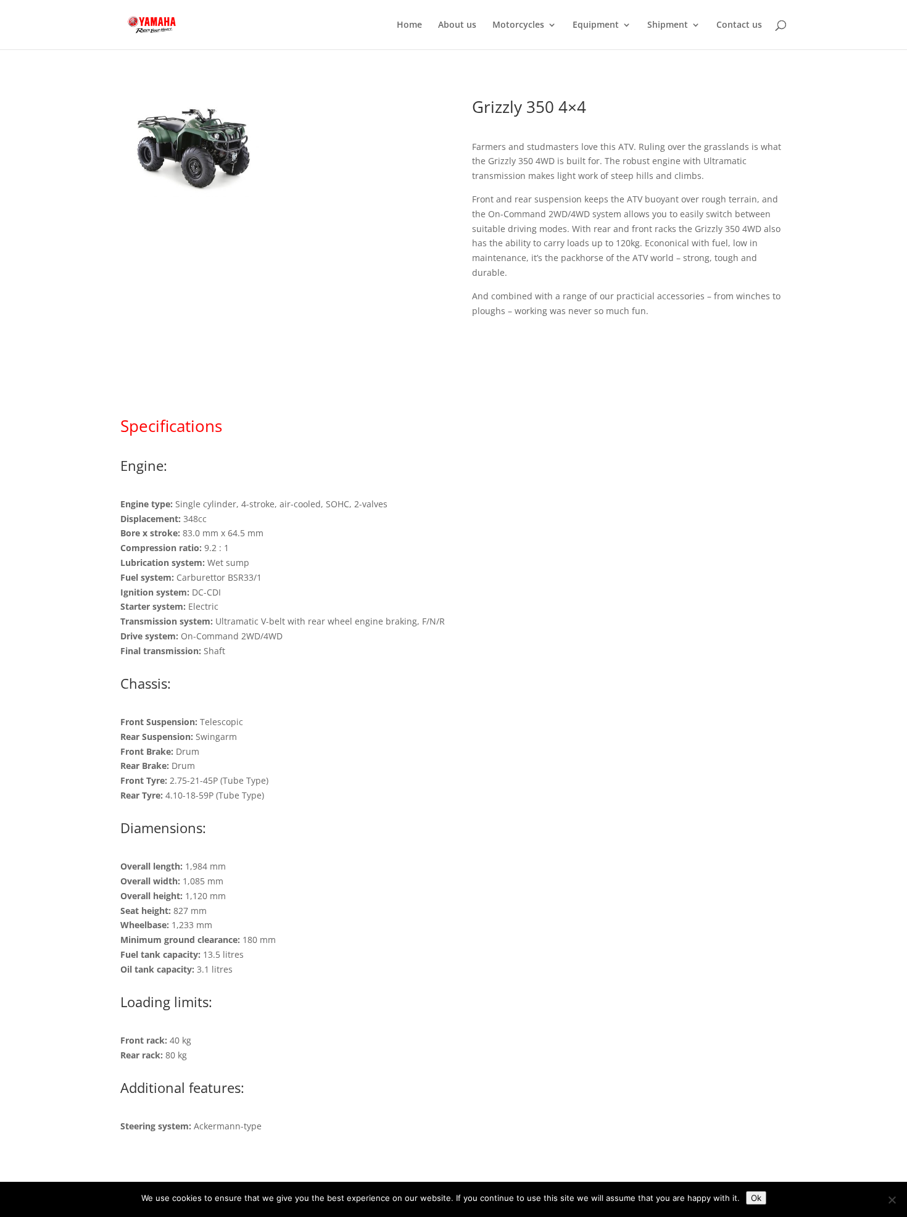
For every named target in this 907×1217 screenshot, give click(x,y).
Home (409, 25)
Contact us (739, 25)
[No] (891, 1200)
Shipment (667, 25)
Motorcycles (518, 25)
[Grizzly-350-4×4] (189, 194)
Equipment (596, 25)
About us (457, 25)
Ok (756, 1198)
